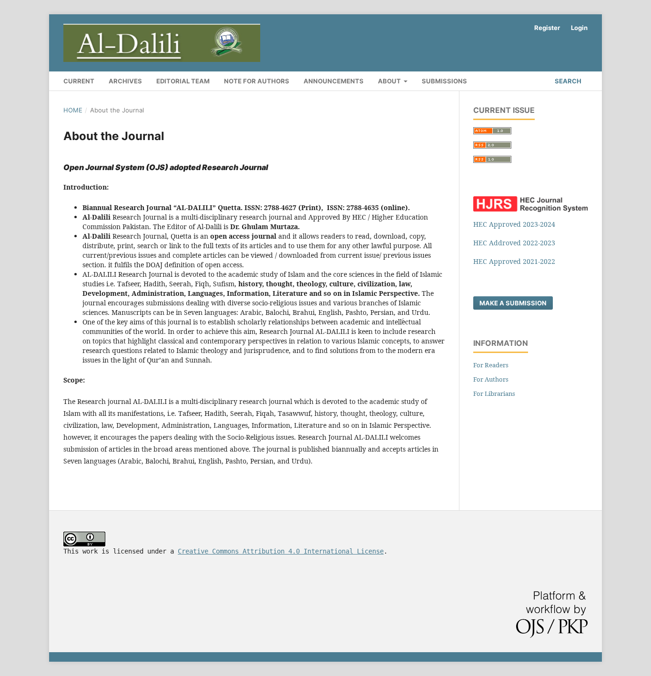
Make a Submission (513, 303)
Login (579, 27)
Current (78, 81)
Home (72, 110)
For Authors (491, 379)
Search (567, 81)
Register (547, 27)
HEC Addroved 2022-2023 (514, 242)
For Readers (491, 365)
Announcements (334, 81)
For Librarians (494, 393)
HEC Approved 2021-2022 (514, 261)
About (390, 81)
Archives (125, 81)
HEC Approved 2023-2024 (514, 224)
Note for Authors (256, 81)
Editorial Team (183, 81)
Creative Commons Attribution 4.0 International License (281, 551)
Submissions (444, 81)
